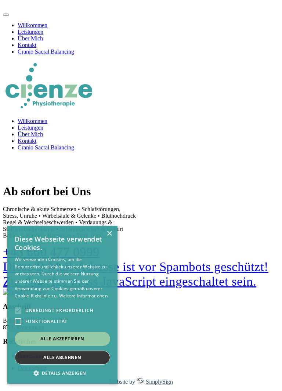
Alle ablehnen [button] (62, 357)
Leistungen (30, 32)
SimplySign (159, 382)
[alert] (62, 305)
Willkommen (32, 25)
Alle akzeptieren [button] (62, 339)
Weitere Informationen (83, 296)
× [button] (109, 233)
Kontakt (27, 45)
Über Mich (30, 38)
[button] (62, 372)
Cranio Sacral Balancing (46, 51)
